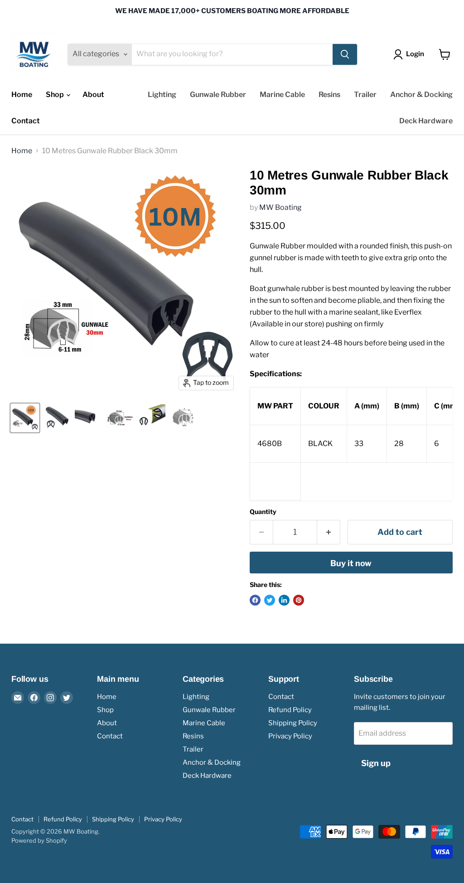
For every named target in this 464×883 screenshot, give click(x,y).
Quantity (263, 511)
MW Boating (280, 207)
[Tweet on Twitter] (269, 600)
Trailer (365, 94)
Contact (25, 120)
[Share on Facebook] (255, 600)
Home (21, 94)
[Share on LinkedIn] (284, 600)
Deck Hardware (426, 120)
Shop (55, 94)
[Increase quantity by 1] (328, 532)
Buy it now (351, 563)
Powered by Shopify (39, 840)
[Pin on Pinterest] (298, 600)
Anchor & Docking (421, 94)
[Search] (345, 54)
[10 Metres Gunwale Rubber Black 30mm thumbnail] (24, 417)
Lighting (162, 94)
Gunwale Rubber (218, 94)
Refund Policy (290, 710)
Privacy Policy (290, 736)
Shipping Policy (292, 723)
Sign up (376, 763)
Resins (329, 94)
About (93, 94)
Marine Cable (282, 94)
